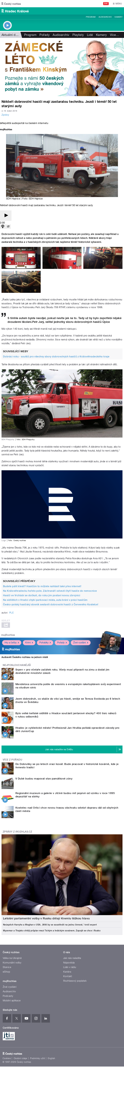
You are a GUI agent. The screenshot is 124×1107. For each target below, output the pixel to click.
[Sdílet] (8, 226)
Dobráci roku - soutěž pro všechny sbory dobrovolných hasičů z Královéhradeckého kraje (56, 356)
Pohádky (44, 642)
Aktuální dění (11, 35)
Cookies (7, 1058)
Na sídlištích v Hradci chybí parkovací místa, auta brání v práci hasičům (45, 600)
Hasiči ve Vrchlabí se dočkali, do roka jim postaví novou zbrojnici (41, 595)
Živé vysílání (79, 642)
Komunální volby (12, 962)
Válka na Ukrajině (12, 958)
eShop (6, 971)
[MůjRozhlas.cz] (6, 129)
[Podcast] (2, 226)
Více (114, 35)
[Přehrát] (5, 215)
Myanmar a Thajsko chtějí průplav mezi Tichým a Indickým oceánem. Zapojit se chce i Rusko (51, 930)
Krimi (28, 642)
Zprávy (5, 114)
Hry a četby (11, 642)
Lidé (90, 35)
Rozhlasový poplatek (74, 980)
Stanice (7, 967)
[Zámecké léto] (62, 67)
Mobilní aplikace (12, 1000)
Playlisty (78, 35)
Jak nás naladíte (72, 958)
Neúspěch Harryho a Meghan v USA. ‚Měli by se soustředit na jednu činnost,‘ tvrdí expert (50, 924)
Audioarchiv (105, 17)
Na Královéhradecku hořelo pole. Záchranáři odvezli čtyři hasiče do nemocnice (50, 590)
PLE (11, 612)
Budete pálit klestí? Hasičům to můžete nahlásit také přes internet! (42, 586)
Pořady (44, 35)
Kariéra (67, 971)
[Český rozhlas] (11, 3)
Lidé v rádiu (69, 967)
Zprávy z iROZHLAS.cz (17, 831)
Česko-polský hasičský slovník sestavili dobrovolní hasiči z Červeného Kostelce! (50, 604)
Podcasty (8, 996)
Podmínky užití (37, 1058)
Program (90, 17)
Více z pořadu (12, 759)
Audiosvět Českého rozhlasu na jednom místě (25, 657)
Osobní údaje (20, 1058)
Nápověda (69, 962)
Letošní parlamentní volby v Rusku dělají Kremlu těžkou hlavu (46, 918)
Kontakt (67, 976)
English (51, 1058)
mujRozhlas (8, 635)
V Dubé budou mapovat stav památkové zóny (43, 778)
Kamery (118, 17)
